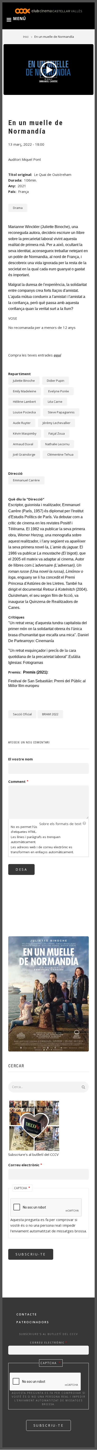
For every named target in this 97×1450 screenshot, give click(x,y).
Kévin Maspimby (24, 433)
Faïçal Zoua (56, 433)
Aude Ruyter (22, 423)
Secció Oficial (22, 714)
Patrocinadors (32, 1322)
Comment (17, 781)
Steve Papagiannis (61, 412)
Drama (18, 208)
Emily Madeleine (24, 391)
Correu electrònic (23, 1164)
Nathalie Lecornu (57, 444)
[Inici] (48, 11)
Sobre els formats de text (60, 823)
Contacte (26, 1314)
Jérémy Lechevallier (56, 423)
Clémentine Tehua (60, 454)
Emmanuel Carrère (26, 480)
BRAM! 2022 (50, 714)
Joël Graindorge (24, 454)
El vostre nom (20, 759)
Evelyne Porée (58, 391)
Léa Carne (55, 401)
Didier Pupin (55, 380)
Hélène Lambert (24, 401)
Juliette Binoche (24, 380)
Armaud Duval (23, 444)
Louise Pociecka (24, 412)
